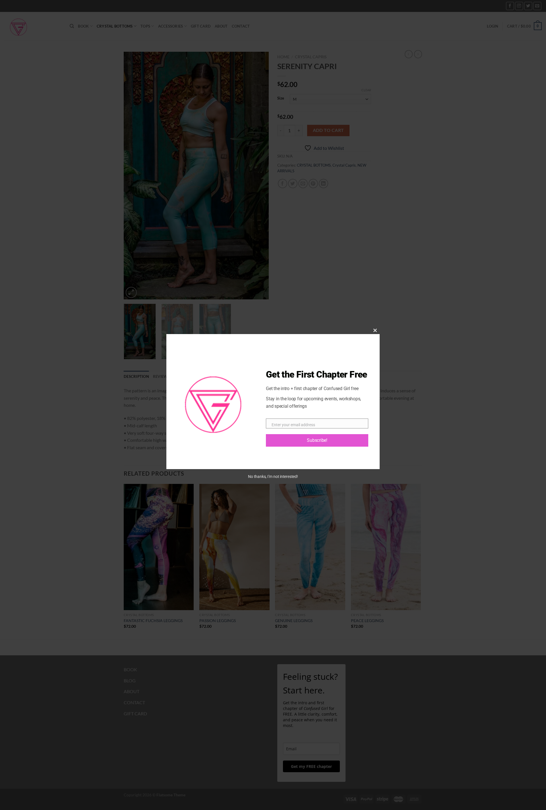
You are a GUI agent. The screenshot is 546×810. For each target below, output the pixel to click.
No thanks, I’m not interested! (273, 476)
